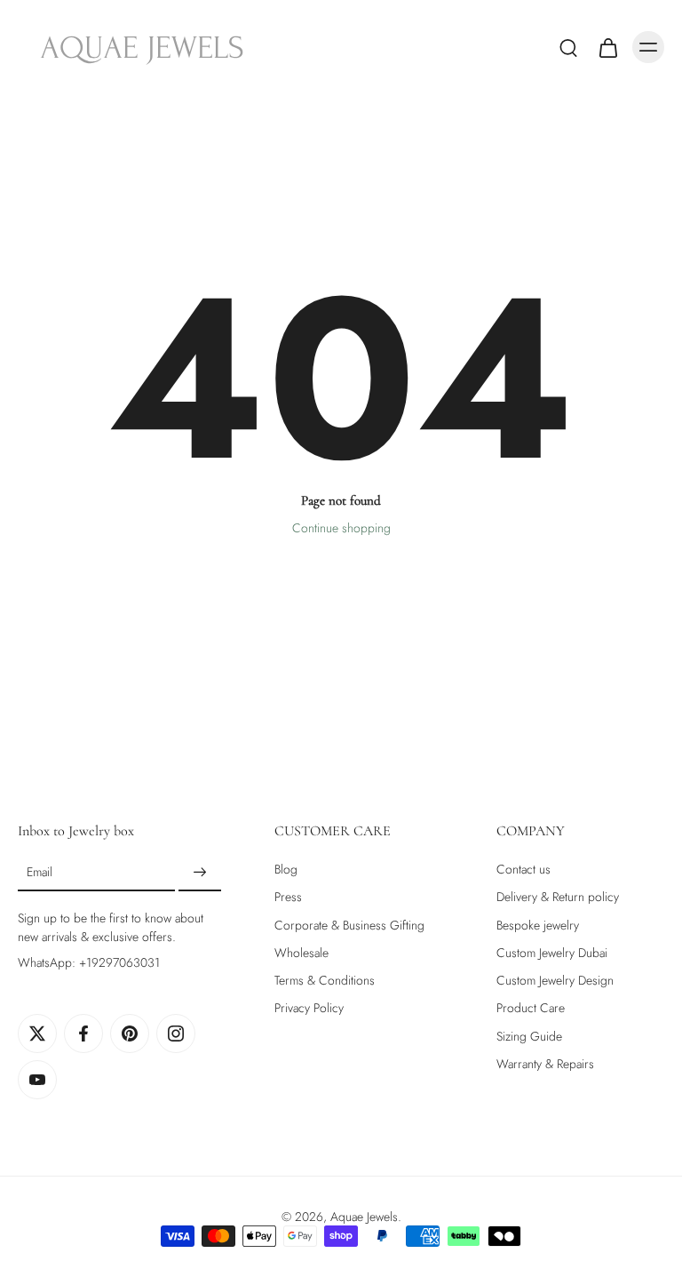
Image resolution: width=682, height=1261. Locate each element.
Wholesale (301, 953)
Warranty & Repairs (545, 1064)
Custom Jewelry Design (555, 980)
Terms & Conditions (324, 980)
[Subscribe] (199, 872)
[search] (568, 47)
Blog (285, 869)
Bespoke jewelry (537, 924)
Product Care (530, 1008)
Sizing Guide (529, 1035)
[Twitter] (37, 1033)
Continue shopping (341, 528)
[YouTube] (37, 1079)
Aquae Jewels (364, 1216)
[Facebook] (83, 1033)
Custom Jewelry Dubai (551, 953)
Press (288, 897)
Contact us (523, 869)
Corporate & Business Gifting (349, 924)
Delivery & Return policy (557, 897)
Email (39, 872)
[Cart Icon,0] (607, 47)
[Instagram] (175, 1033)
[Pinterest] (129, 1033)
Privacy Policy (309, 1008)
